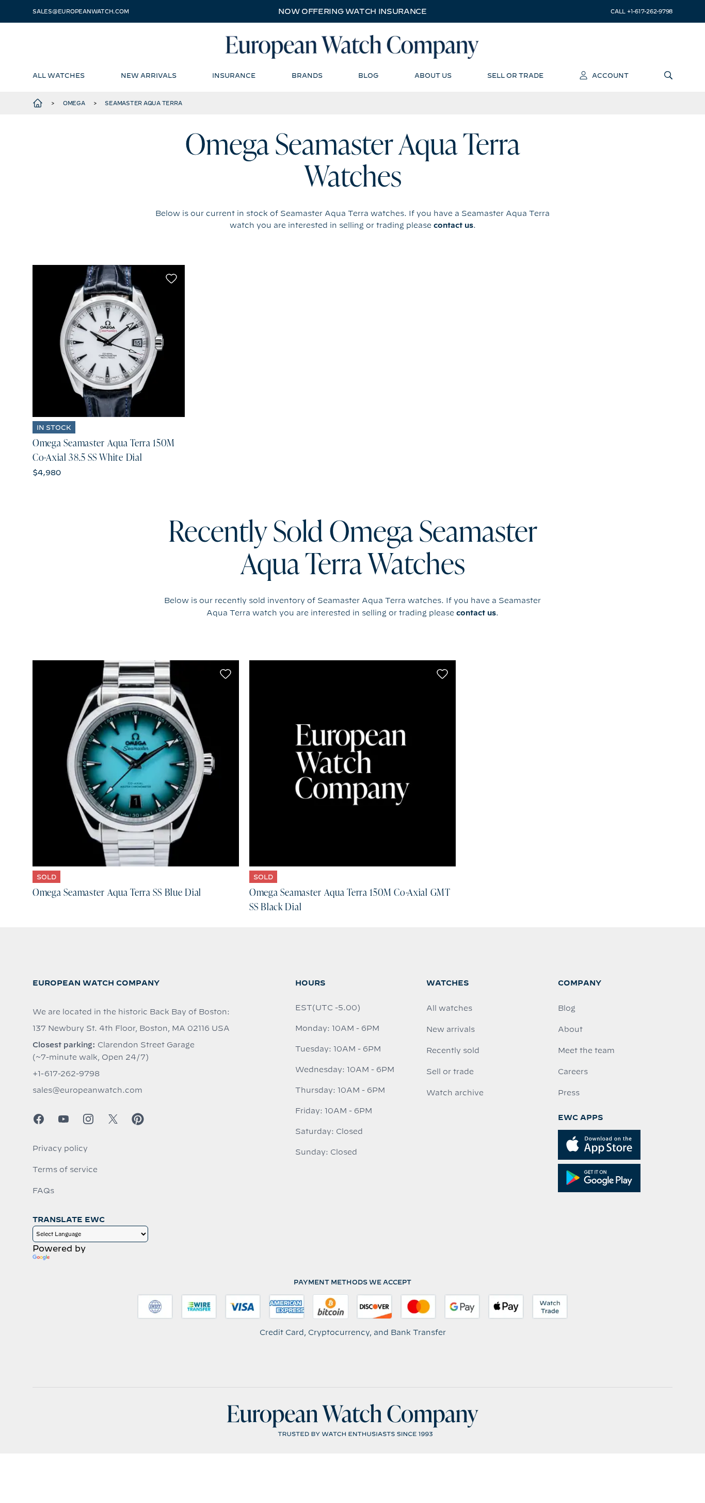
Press (569, 1093)
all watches (59, 75)
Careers (573, 1071)
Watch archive (455, 1093)
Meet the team (586, 1050)
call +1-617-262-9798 (641, 11)
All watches (449, 1008)
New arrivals (450, 1029)
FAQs (43, 1191)
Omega (74, 103)
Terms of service (65, 1169)
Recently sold (452, 1050)
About (570, 1029)
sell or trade (515, 75)
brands (307, 75)
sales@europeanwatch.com (81, 11)
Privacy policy (60, 1148)
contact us (453, 225)
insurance (233, 75)
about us (433, 75)
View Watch (108, 340)
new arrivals (149, 75)
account (610, 75)
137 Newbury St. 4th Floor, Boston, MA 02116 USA (131, 1028)
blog (368, 75)
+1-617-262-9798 (66, 1074)
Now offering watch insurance (352, 11)
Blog (566, 1008)
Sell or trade (450, 1071)
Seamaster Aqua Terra (143, 103)
